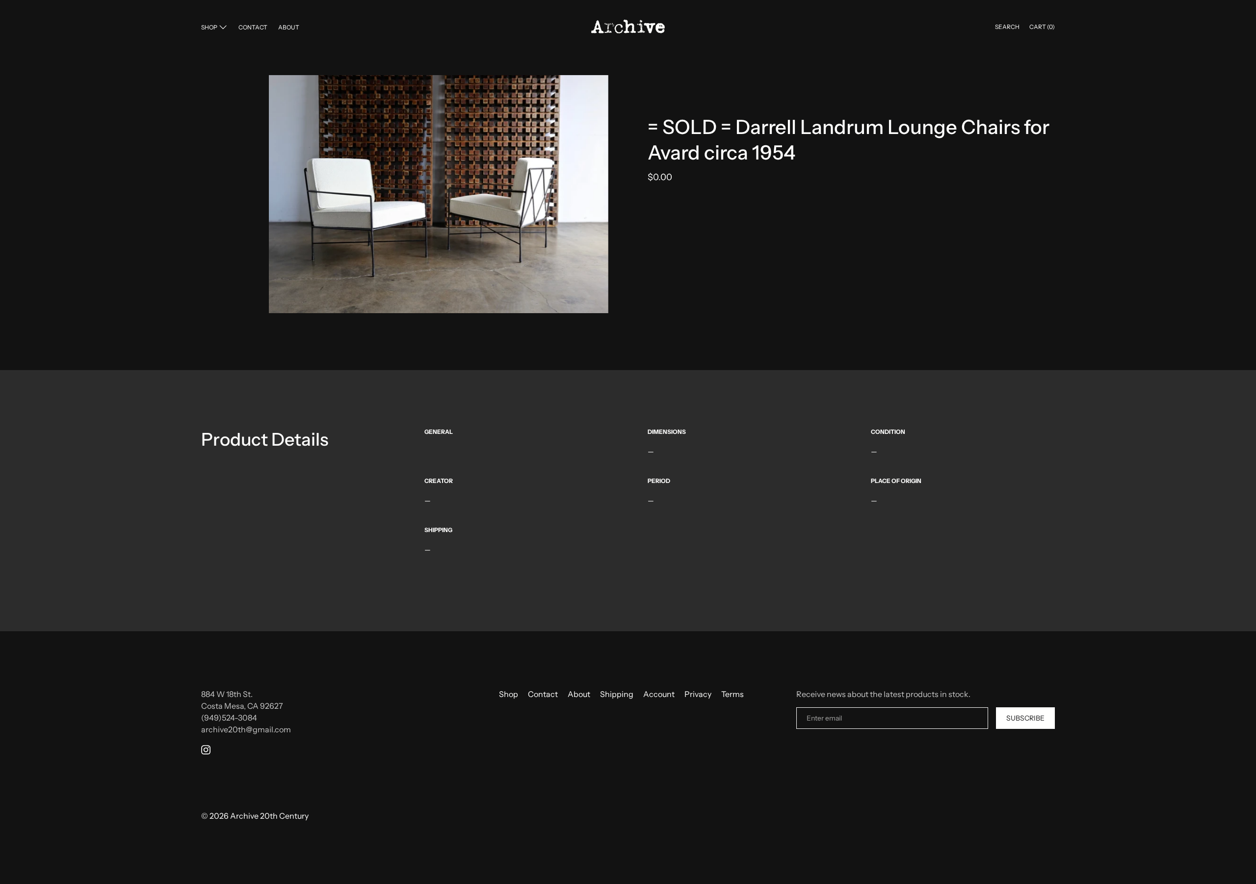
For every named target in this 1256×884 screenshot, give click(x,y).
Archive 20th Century (269, 816)
